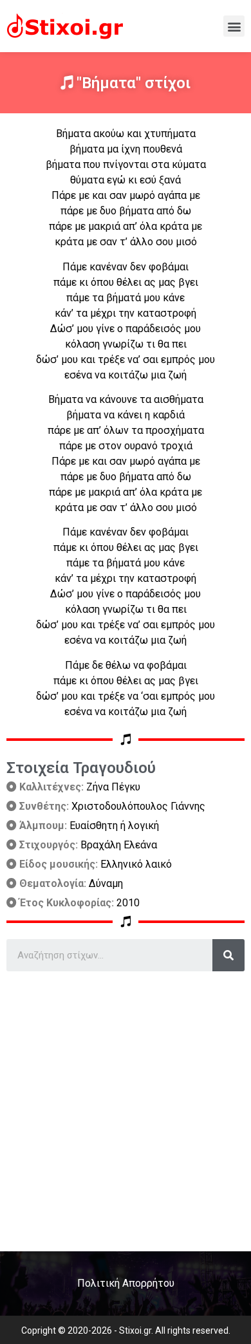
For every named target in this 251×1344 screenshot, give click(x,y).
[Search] (228, 955)
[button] (234, 26)
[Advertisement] (125, 1106)
